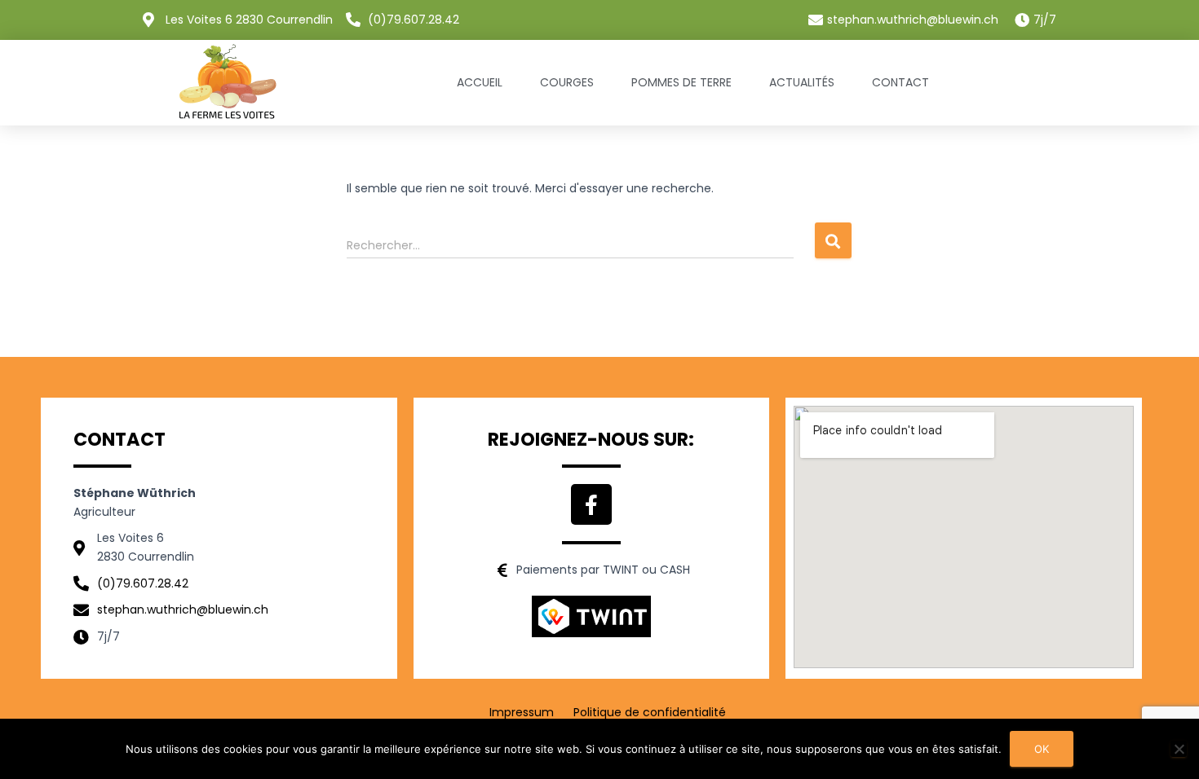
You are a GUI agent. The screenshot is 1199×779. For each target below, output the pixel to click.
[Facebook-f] (591, 504)
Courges (567, 82)
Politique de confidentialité (649, 712)
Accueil (479, 82)
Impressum (521, 712)
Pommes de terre (681, 82)
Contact (900, 82)
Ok (1041, 748)
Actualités (801, 82)
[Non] (1178, 749)
